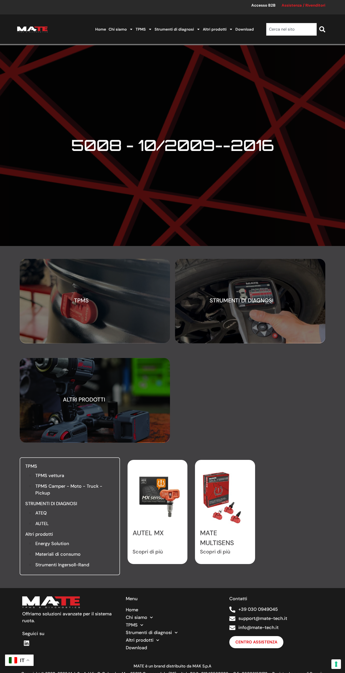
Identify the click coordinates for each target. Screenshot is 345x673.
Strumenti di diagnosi (174, 29)
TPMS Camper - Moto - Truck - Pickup (68, 489)
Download (244, 29)
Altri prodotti (215, 29)
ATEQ (41, 513)
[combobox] (291, 29)
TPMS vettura (49, 476)
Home (100, 29)
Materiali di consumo (58, 554)
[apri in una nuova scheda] (26, 643)
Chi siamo (118, 29)
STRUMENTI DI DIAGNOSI (51, 504)
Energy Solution (52, 544)
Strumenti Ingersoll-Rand (62, 565)
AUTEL (42, 524)
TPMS (141, 29)
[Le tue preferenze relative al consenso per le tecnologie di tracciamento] (336, 664)
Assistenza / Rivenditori (303, 5)
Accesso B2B (263, 5)
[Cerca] (322, 29)
